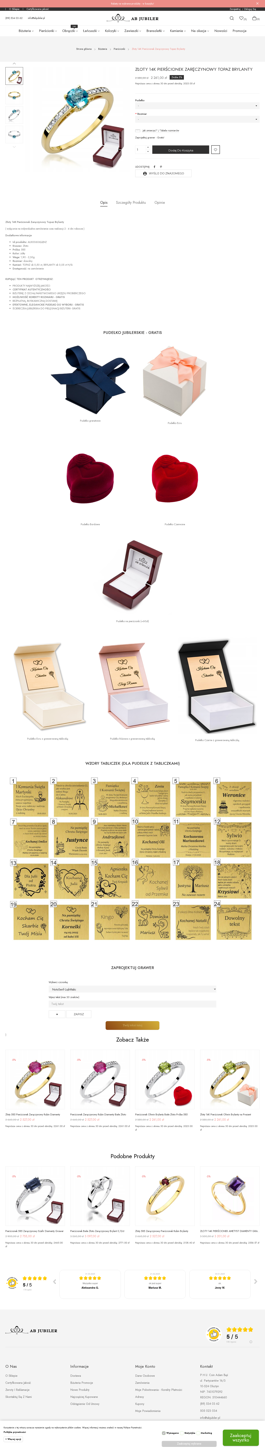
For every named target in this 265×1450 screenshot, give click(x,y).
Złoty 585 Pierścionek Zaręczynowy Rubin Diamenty (32, 1114)
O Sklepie (14, 9)
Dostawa (75, 1376)
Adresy (139, 1397)
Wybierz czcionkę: (58, 982)
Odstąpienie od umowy (84, 1404)
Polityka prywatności (15, 1432)
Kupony (139, 1404)
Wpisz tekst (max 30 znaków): (64, 997)
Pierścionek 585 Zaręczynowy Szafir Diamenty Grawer (34, 1231)
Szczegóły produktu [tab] (131, 202)
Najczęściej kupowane (84, 1397)
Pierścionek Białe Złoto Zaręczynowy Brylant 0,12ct (97, 1231)
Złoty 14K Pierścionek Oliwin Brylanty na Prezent (225, 1114)
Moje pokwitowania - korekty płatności (158, 1390)
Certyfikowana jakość (37, 9)
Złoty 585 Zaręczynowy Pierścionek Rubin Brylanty (161, 1231)
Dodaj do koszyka (180, 150)
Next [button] (14, 63)
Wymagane (172, 1433)
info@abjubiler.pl (36, 18)
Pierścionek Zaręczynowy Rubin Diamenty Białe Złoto (98, 1114)
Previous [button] (14, 147)
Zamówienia (142, 1383)
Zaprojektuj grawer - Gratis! (149, 137)
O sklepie (11, 1376)
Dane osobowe (145, 1376)
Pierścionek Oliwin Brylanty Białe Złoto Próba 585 (161, 1114)
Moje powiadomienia (147, 1411)
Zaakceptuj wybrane (189, 1444)
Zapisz (79, 1014)
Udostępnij (154, 166)
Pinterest (161, 166)
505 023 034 (208, 1411)
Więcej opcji (14, 1439)
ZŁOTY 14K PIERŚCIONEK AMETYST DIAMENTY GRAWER (230, 1231)
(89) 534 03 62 (14, 18)
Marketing (206, 1433)
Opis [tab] (103, 202)
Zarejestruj (235, 9)
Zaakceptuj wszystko (240, 1437)
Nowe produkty (79, 1390)
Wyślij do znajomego (163, 173)
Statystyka (189, 1433)
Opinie (159, 202)
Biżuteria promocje (81, 1383)
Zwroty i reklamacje (17, 1390)
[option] (14, 76)
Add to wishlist (215, 149)
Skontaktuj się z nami (18, 1397)
